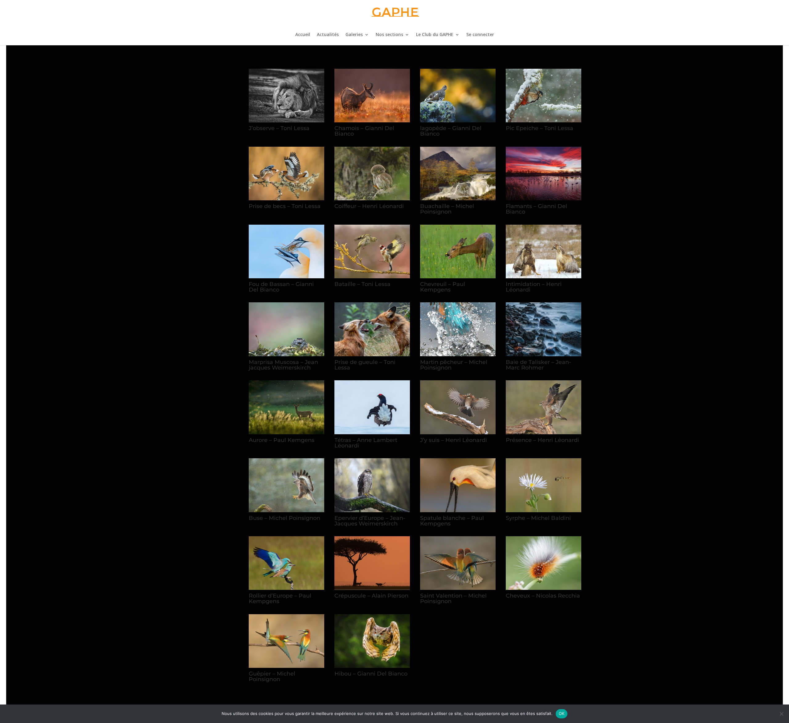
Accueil (302, 34)
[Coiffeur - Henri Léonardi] (372, 199)
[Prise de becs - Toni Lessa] (287, 199)
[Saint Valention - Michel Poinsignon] (458, 588)
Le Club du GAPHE (434, 34)
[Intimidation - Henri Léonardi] (544, 277)
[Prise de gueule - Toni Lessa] (372, 354)
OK (562, 713)
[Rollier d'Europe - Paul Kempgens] (287, 588)
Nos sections (389, 34)
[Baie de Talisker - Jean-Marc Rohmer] (544, 354)
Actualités (328, 34)
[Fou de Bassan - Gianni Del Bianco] (287, 277)
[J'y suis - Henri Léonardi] (458, 432)
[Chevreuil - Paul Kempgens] (458, 277)
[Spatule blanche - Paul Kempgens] (458, 510)
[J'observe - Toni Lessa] (287, 121)
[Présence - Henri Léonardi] (544, 432)
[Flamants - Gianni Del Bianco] (544, 199)
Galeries (354, 34)
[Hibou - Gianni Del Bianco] (372, 666)
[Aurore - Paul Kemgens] (287, 432)
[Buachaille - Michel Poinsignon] (458, 199)
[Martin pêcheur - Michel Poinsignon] (458, 354)
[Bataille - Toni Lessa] (372, 277)
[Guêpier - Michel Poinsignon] (287, 666)
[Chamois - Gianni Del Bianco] (372, 121)
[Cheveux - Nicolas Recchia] (544, 588)
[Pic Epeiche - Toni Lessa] (544, 121)
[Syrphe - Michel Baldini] (544, 510)
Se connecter (480, 34)
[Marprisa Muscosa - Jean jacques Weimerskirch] (287, 354)
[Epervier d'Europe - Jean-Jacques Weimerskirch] (372, 510)
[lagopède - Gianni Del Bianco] (458, 121)
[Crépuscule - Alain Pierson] (372, 588)
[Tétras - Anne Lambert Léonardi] (372, 432)
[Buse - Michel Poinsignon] (287, 510)
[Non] (781, 714)
